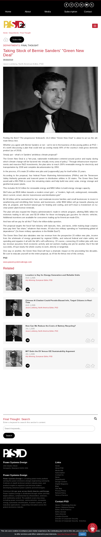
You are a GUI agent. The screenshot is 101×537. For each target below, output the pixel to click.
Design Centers (61, 482)
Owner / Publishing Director (65, 505)
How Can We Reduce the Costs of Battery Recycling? (51, 326)
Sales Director (60, 514)
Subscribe (16, 39)
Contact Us (59, 475)
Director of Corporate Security (66, 519)
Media (48, 11)
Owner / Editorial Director (64, 507)
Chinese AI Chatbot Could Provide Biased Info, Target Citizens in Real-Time (59, 301)
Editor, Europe (60, 512)
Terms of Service (61, 495)
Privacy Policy (60, 491)
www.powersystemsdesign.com (17, 262)
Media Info (59, 470)
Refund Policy (60, 493)
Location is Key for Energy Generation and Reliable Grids (53, 275)
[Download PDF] (5, 40)
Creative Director (61, 516)
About (28, 11)
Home (8, 11)
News (57, 477)
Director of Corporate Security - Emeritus (70, 521)
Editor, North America (63, 510)
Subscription (70, 11)
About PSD (59, 468)
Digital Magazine (61, 484)
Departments (14, 33)
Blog (57, 486)
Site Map (58, 488)
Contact (88, 11)
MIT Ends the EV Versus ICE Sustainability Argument (50, 351)
